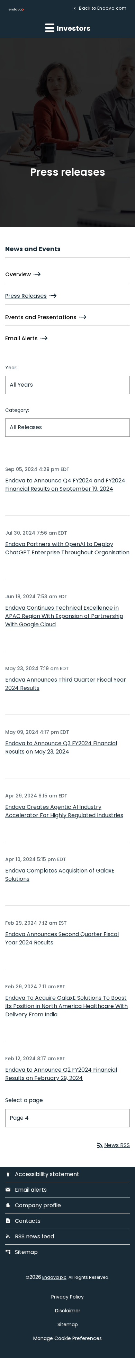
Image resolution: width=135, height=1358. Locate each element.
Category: (17, 410)
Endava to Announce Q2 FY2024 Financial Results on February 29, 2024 (61, 1074)
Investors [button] (72, 28)
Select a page (24, 1100)
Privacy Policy (67, 1296)
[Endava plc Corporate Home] (16, 9)
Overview (18, 274)
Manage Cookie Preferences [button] (67, 1338)
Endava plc (54, 1277)
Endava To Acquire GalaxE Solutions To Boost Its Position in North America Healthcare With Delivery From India (66, 1006)
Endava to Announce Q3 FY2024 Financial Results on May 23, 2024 (61, 747)
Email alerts (26, 1190)
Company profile (33, 1205)
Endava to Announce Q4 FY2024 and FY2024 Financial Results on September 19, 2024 (65, 485)
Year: (11, 367)
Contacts (22, 1221)
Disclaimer (67, 1310)
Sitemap (21, 1252)
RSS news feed (29, 1236)
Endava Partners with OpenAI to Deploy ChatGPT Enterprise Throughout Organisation (67, 548)
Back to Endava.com (102, 7)
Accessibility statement (42, 1174)
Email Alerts (21, 338)
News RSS (113, 1145)
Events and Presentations (40, 317)
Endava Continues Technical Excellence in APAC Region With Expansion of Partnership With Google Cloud (64, 616)
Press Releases (26, 296)
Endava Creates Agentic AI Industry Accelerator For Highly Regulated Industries (64, 811)
